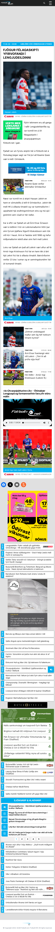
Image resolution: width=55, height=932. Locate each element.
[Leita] (44, 3)
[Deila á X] (10, 484)
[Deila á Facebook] (3, 484)
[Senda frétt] (16, 484)
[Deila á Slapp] (23, 484)
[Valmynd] (50, 3)
